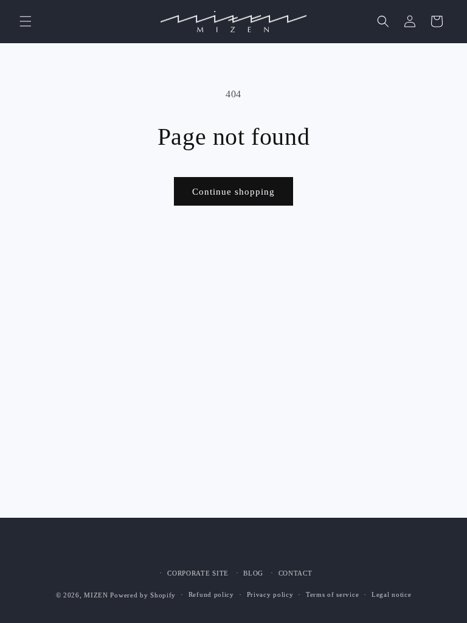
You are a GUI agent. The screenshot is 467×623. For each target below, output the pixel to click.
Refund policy (211, 594)
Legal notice (391, 594)
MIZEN (96, 595)
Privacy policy (270, 594)
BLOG (253, 573)
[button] (25, 21)
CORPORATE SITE (198, 573)
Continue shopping (233, 192)
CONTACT (295, 573)
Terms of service (332, 594)
